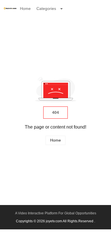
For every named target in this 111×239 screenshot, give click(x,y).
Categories (46, 8)
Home (25, 8)
